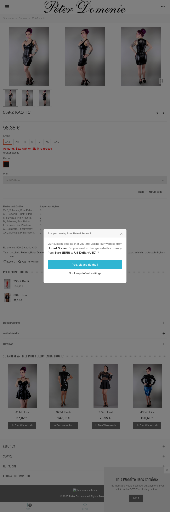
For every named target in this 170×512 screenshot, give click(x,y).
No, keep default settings (85, 273)
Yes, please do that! (85, 264)
